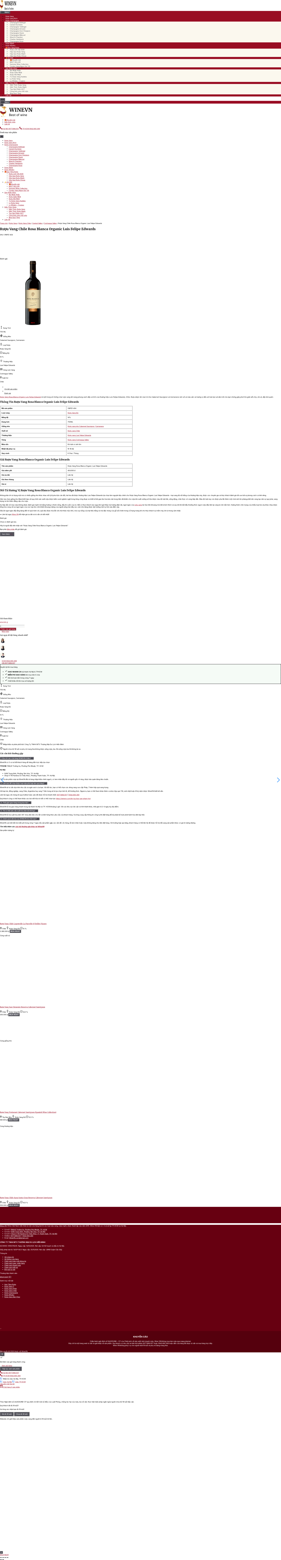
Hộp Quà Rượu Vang (16, 176)
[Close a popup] (2, 1354)
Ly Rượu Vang (14, 203)
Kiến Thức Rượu (10, 207)
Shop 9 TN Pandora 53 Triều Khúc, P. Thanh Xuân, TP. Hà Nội (34, 1234)
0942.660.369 (74, 795)
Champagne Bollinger (17, 147)
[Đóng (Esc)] (7, 1557)
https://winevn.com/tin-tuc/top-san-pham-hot (73, 799)
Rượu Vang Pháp (10, 1289)
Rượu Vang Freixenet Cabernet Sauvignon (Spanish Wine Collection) (28, 1112)
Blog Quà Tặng (15, 93)
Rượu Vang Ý (9, 1286)
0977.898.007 (62, 795)
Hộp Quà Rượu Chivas (18, 56)
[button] (2, 99)
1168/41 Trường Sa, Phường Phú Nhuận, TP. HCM (29, 1230)
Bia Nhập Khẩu (14, 195)
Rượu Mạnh (9, 43)
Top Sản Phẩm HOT (16, 213)
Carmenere (99, 426)
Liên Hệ (8, 95)
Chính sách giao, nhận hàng (14, 1263)
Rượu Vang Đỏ (73, 413)
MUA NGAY (4, 1555)
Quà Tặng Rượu (10, 1284)
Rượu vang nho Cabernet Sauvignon (81, 426)
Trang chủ (4, 223)
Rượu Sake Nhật (15, 197)
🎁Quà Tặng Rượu (11, 172)
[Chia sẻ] (5, 1557)
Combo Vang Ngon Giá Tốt (20, 66)
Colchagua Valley (50, 223)
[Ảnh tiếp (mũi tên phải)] (3, 1559)
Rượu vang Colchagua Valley (78, 440)
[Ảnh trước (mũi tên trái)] (1, 1559)
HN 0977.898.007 (8, 663)
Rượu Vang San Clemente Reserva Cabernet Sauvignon (22, 1007)
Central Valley (37, 223)
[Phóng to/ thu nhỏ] (1, 1557)
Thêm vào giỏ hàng (8, 629)
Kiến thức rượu (9, 122)
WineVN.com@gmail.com (18, 1238)
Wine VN (15, 514)
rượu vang (138, 505)
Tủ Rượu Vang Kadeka (17, 201)
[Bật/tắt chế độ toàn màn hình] (3, 1557)
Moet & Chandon (15, 161)
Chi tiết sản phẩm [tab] (10, 389)
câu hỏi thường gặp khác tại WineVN (29, 827)
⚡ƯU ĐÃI (8, 182)
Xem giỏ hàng (7, 1366)
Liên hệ (7, 124)
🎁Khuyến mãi (9, 120)
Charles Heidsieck (16, 163)
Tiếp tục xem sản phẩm (11, 1369)
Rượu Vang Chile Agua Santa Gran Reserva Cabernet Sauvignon (26, 1198)
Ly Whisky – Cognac (17, 81)
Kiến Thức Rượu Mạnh (17, 211)
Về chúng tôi (9, 1257)
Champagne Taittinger (17, 151)
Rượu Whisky (10, 45)
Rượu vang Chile (74, 431)
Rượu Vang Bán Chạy (12, 1297)
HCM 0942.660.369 (9, 661)
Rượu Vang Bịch (11, 18)
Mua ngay (5, 631)
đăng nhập (11, 529)
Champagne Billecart (16, 159)
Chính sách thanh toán (12, 1265)
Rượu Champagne (11, 145)
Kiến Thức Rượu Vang (17, 209)
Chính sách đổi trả (11, 1267)
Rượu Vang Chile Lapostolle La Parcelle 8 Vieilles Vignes (23, 924)
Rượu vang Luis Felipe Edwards (79, 435)
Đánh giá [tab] (7, 393)
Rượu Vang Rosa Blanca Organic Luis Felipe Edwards (20, 397)
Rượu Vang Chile (25, 223)
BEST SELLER (14, 186)
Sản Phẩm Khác (10, 193)
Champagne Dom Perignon (19, 155)
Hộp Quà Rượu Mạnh (16, 178)
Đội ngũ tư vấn (9, 1269)
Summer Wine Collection (18, 188)
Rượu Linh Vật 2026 (16, 174)
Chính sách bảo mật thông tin (15, 1261)
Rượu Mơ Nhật (14, 199)
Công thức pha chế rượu (18, 215)
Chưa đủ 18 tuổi (22, 1414)
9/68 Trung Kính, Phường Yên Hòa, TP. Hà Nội (28, 1232)
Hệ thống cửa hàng (11, 1259)
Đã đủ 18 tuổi (7, 1414)
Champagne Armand (16, 153)
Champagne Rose (16, 41)
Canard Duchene (15, 149)
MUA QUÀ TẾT (5, 1277)
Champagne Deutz (16, 157)
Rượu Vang (9, 16)
